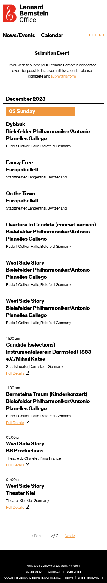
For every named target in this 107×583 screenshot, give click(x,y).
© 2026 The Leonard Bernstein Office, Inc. (32, 577)
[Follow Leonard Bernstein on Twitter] (49, 557)
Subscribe (74, 572)
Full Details (15, 373)
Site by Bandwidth (90, 577)
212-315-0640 (34, 572)
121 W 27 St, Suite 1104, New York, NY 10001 (53, 566)
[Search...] (80, 12)
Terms (69, 577)
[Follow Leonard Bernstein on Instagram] (58, 557)
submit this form (63, 76)
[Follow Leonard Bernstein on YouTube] (67, 557)
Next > (70, 536)
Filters (96, 35)
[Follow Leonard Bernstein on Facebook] (40, 557)
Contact (54, 572)
